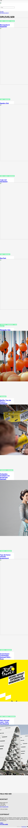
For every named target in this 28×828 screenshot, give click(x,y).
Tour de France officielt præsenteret (5, 556)
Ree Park (3, 258)
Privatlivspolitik (4, 824)
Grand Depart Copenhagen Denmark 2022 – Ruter (5, 656)
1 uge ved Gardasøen (4, 180)
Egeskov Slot (4, 103)
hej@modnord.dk (4, 806)
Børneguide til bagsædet (5, 25)
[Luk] (1, 11)
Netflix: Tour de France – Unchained (5, 402)
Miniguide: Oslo (5, 330)
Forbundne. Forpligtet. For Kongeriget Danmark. (5, 476)
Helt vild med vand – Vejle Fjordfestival (4, 722)
